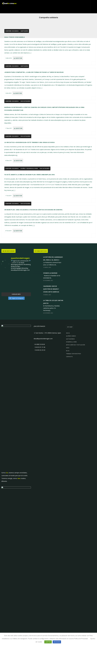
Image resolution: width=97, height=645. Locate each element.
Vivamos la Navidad (50, 273)
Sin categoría (25, 101)
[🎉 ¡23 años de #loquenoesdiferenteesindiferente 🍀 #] (16, 282)
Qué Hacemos (70, 339)
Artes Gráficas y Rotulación (75, 345)
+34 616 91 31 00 (39, 347)
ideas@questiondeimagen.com (43, 339)
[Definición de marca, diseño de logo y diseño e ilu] (26, 282)
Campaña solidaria (12, 31)
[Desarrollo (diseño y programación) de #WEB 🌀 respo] (6, 275)
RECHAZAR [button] (57, 642)
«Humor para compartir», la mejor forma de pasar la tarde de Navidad (34, 72)
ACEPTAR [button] (48, 642)
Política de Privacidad (81, 638)
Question (19, 58)
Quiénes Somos (71, 336)
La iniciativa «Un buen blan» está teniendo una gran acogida (29, 142)
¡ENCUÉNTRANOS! (39, 326)
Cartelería (24, 31)
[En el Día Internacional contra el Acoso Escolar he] (6, 282)
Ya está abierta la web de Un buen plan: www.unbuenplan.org (29, 175)
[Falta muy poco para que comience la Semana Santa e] (16, 288)
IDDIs (67, 347)
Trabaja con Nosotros (73, 353)
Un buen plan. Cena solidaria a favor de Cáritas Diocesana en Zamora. (33, 210)
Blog (67, 350)
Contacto (69, 356)
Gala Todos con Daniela (14, 37)
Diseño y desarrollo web (29, 168)
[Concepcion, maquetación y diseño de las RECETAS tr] (6, 288)
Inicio (68, 333)
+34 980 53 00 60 (39, 344)
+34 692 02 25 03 (39, 350)
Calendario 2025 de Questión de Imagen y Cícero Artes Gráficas (51, 289)
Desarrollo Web (71, 342)
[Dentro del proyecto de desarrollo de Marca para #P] (26, 275)
